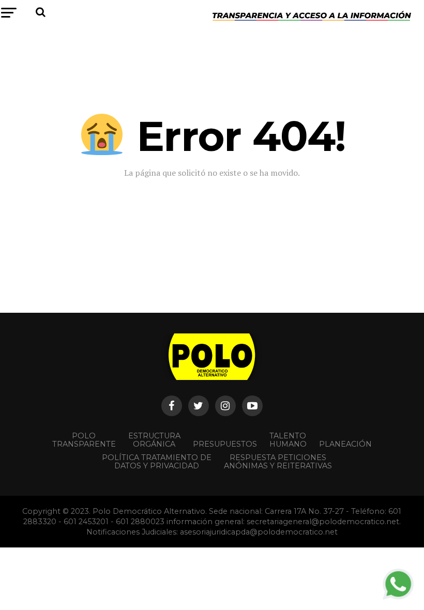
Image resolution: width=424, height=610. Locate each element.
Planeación (345, 444)
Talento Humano (288, 440)
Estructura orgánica (154, 440)
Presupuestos (225, 444)
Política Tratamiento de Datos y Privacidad (156, 461)
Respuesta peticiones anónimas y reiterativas (278, 461)
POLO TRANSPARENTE (84, 440)
